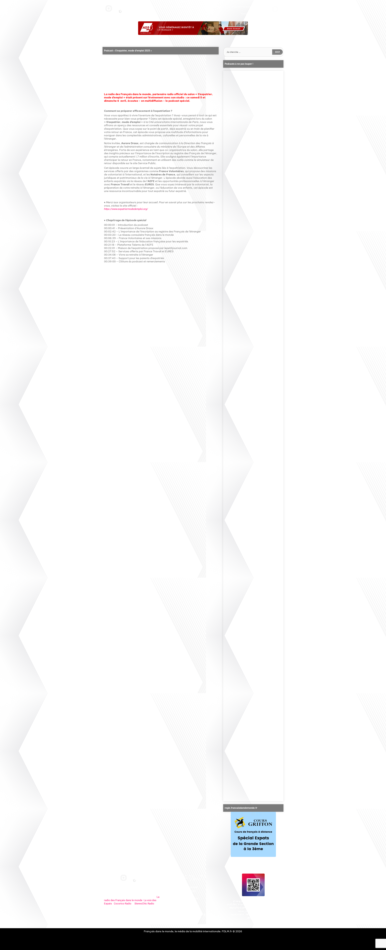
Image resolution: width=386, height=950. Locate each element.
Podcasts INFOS (192, 7)
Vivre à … (224, 7)
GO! (277, 52)
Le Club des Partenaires (241, 7)
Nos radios (163, 7)
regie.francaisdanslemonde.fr (241, 807)
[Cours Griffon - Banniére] (253, 834)
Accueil (153, 7)
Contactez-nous (260, 7)
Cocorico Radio (122, 903)
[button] (156, 70)
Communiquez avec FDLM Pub (255, 14)
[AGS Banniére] (193, 28)
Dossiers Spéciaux (209, 7)
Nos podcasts (176, 7)
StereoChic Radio (144, 903)
